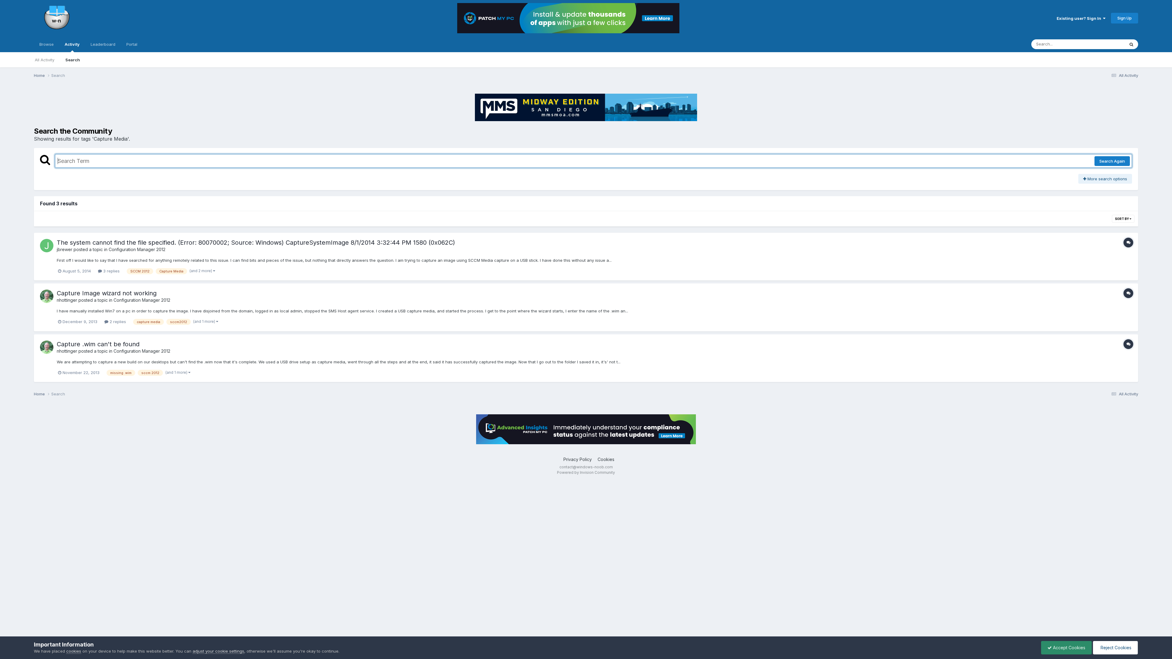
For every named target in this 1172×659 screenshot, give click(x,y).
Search (72, 59)
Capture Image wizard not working (107, 293)
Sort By (1122, 219)
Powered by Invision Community (586, 472)
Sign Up (1124, 18)
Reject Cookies (1115, 647)
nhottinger (67, 300)
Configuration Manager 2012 (137, 249)
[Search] (1131, 44)
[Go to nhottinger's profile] (46, 296)
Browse (46, 44)
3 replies (111, 270)
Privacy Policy (577, 459)
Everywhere (1105, 44)
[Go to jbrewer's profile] (46, 245)
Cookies (606, 459)
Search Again (1112, 161)
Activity (72, 44)
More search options (1106, 178)
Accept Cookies (1068, 647)
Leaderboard (103, 44)
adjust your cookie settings (218, 651)
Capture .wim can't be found (98, 344)
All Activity (44, 59)
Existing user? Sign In (1080, 18)
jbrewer (64, 249)
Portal (131, 44)
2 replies (117, 321)
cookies (73, 651)
